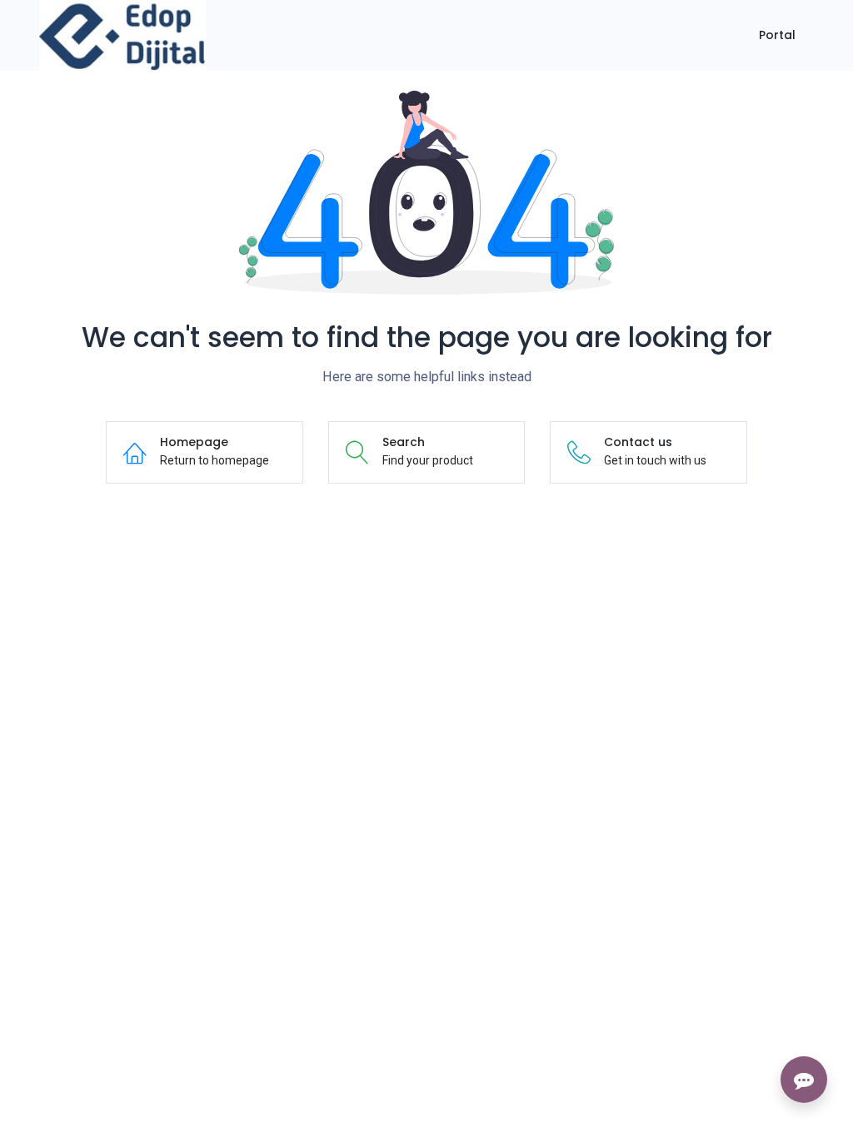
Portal (777, 35)
